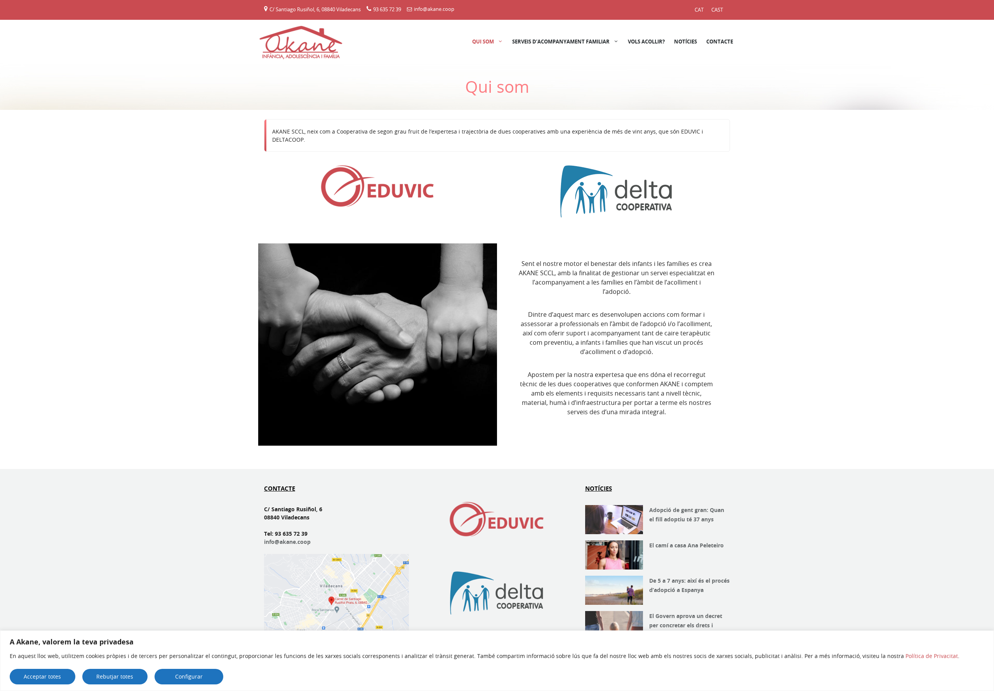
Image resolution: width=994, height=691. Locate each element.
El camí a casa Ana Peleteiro (686, 545)
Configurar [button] (189, 676)
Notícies (685, 41)
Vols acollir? (646, 41)
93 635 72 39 (387, 8)
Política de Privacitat (931, 656)
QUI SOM (483, 41)
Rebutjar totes (114, 676)
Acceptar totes (42, 676)
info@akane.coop (434, 8)
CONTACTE (719, 41)
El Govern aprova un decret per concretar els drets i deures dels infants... (685, 625)
